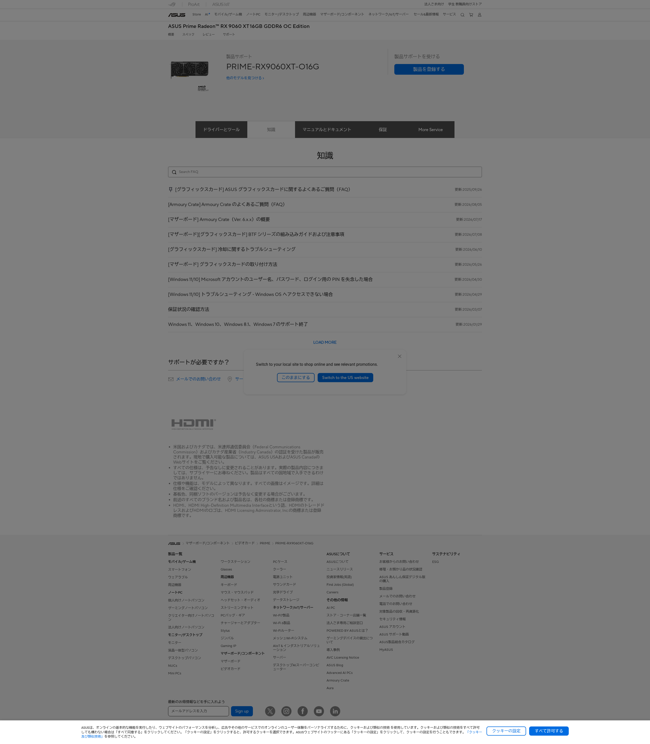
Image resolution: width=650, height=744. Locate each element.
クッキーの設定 (506, 731)
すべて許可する (549, 731)
